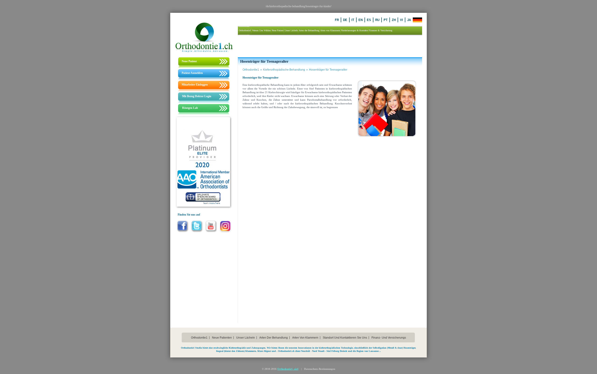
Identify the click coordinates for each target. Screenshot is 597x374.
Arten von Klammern (305, 337)
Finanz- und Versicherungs (388, 337)
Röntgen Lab (190, 108)
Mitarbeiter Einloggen (195, 84)
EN (360, 20)
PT (386, 20)
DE (345, 20)
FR (337, 20)
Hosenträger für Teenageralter (328, 69)
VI (401, 20)
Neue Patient (189, 61)
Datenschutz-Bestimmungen (319, 368)
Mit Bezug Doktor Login (196, 96)
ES (369, 20)
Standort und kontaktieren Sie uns (345, 337)
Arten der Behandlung (273, 337)
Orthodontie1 (252, 69)
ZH (394, 20)
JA (409, 20)
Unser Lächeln (245, 337)
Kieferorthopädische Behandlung (285, 69)
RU (377, 20)
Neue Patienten (222, 337)
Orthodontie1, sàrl (287, 368)
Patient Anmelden (192, 73)
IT (352, 20)
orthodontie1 (199, 337)
